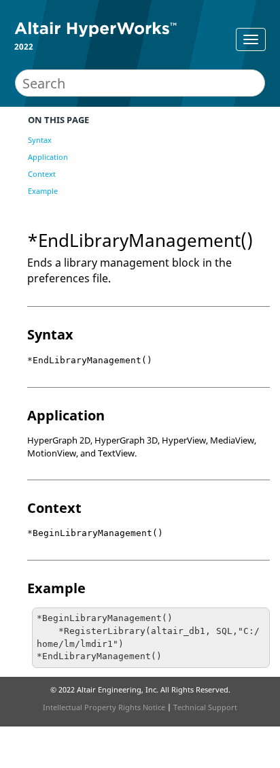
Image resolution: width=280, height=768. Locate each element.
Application (48, 157)
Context (42, 174)
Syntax (40, 140)
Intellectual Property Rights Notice (104, 707)
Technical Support (205, 707)
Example (43, 191)
